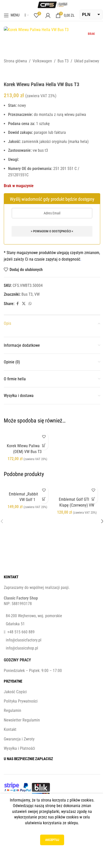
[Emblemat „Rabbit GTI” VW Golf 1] (27, 486)
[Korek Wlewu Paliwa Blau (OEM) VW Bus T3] (27, 435)
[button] (43, 445)
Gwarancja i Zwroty (19, 739)
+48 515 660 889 (21, 632)
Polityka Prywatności (21, 701)
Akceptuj (52, 840)
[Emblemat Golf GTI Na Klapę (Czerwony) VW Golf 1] (76, 489)
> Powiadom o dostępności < (52, 231)
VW (37, 294)
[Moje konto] (48, 15)
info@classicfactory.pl (23, 640)
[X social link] (23, 303)
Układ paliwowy (86, 61)
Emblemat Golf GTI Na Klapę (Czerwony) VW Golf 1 (77, 505)
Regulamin (12, 710)
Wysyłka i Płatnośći (19, 748)
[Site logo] (52, 4)
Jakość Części (15, 691)
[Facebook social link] (17, 303)
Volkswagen (42, 61)
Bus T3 (63, 61)
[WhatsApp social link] (30, 303)
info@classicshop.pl (22, 648)
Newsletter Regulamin (22, 720)
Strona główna (15, 61)
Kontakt (10, 729)
